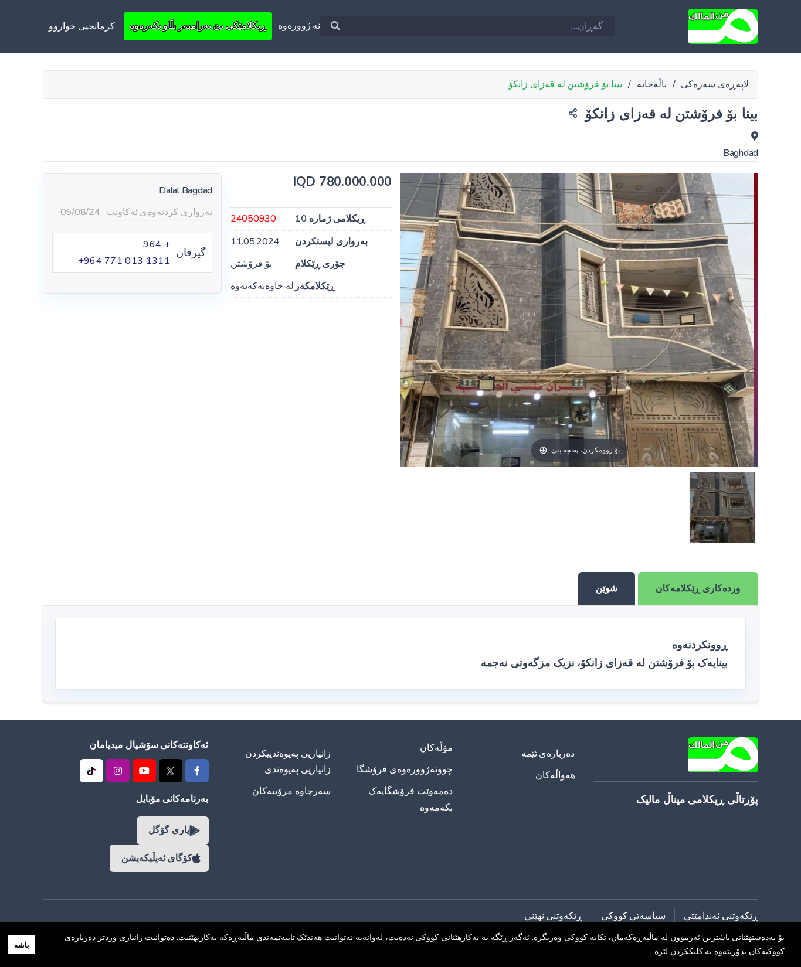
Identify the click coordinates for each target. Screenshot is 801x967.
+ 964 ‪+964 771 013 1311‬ (124, 252)
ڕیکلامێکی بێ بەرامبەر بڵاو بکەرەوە (198, 25)
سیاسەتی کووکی (633, 916)
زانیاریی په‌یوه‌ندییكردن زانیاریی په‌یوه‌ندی (288, 761)
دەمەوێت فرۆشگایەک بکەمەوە (410, 799)
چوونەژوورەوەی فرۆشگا (405, 769)
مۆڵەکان (436, 747)
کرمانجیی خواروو (82, 26)
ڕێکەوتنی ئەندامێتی (721, 916)
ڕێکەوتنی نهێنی (553, 916)
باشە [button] (21, 945)
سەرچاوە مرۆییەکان (291, 791)
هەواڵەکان (555, 775)
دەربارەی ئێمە (548, 753)
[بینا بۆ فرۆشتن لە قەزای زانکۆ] (722, 507)
